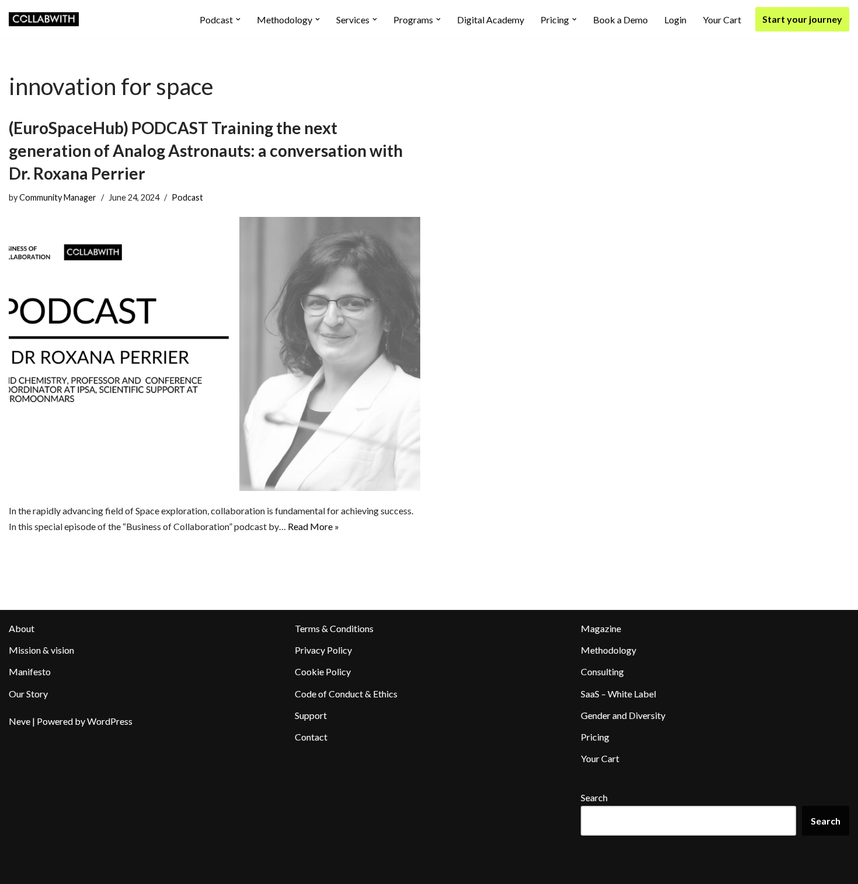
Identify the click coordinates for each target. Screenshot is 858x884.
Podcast (187, 197)
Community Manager (57, 197)
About (21, 628)
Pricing (595, 736)
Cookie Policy (323, 671)
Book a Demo (620, 19)
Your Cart (722, 19)
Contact (311, 736)
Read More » (313, 526)
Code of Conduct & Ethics (346, 693)
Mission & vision (41, 649)
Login (675, 19)
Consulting (602, 671)
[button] (238, 19)
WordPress (109, 721)
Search (594, 797)
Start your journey (802, 18)
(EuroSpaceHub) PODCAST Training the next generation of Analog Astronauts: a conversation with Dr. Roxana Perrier (206, 150)
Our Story (28, 693)
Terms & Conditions (334, 628)
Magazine (601, 628)
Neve (19, 721)
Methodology (608, 649)
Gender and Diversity (623, 715)
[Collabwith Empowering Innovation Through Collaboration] (44, 19)
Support (311, 715)
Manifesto (30, 671)
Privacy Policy (323, 649)
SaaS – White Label (618, 693)
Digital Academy (490, 19)
